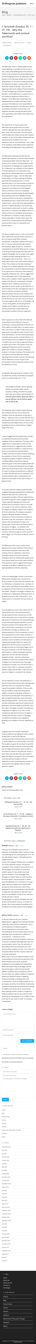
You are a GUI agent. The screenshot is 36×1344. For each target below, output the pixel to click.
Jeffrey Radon (7, 43)
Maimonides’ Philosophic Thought (11, 1130)
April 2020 (4, 1170)
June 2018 (4, 1224)
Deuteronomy (6, 1116)
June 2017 (4, 1260)
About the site (7, 1283)
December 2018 (6, 1210)
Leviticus (4, 1126)
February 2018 (6, 1234)
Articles (4, 1110)
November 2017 (6, 1244)
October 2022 (5, 1157)
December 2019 (6, 1177)
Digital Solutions (18, 1342)
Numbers (4, 1133)
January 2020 (5, 1173)
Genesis (4, 1123)
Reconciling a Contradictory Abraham (12, 1062)
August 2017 (5, 1254)
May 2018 (4, 1227)
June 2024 (4, 1150)
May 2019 (4, 1197)
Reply (22, 845)
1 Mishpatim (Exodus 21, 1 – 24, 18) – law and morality (18, 803)
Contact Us (6, 1285)
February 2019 (6, 1207)
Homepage (6, 1288)
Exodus (29, 43)
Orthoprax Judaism (14, 3)
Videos (4, 1137)
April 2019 (4, 1200)
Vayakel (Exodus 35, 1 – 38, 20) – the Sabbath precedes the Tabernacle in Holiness (18, 828)
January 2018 (5, 1237)
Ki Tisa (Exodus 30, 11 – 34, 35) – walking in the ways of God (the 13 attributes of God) (18, 815)
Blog (3, 1113)
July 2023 (4, 1153)
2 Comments (7, 45)
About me (6, 1280)
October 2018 (5, 1217)
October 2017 (5, 1247)
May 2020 (4, 1167)
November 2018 (6, 1214)
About (5, 1278)
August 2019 (5, 1187)
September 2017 (6, 1250)
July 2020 (4, 1163)
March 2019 (5, 1204)
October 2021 (5, 1160)
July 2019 (4, 1190)
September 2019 (6, 1184)
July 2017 (4, 1257)
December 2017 (6, 1240)
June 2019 (4, 1194)
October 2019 (5, 1180)
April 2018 (4, 1230)
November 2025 (6, 1147)
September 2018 (6, 1220)
